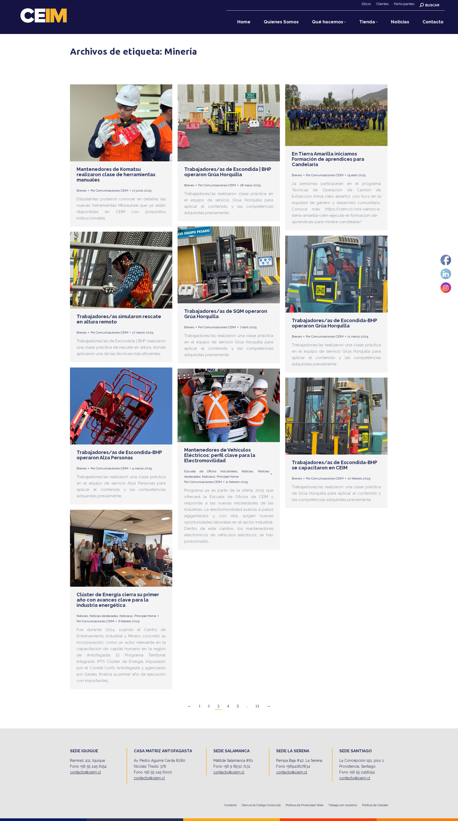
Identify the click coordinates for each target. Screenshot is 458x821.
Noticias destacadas (104, 616)
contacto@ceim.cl (85, 772)
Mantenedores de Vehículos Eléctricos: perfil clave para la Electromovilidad (219, 455)
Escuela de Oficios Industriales (210, 471)
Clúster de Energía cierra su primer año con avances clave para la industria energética (118, 600)
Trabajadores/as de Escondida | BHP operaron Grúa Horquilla (227, 171)
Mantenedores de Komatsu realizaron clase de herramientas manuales (116, 174)
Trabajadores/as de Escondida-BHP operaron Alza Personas (119, 455)
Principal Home (228, 476)
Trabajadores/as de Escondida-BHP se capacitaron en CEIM (334, 465)
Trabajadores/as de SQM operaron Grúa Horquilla (225, 313)
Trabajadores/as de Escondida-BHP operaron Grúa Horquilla (334, 323)
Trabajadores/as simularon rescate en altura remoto (119, 319)
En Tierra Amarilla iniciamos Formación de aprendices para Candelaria (328, 159)
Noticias (247, 471)
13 (257, 705)
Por (109, 190)
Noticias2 (208, 476)
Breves (82, 190)
